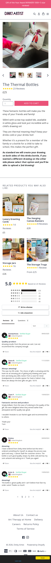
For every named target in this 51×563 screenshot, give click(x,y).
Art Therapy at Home (19, 519)
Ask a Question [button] (27, 313)
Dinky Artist (19, 544)
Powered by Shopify (36, 544)
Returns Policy (31, 524)
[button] (44, 352)
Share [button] (7, 352)
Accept (43, 558)
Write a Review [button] (26, 307)
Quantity (7, 99)
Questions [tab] (21, 320)
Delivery (38, 519)
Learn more (18, 561)
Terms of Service (26, 528)
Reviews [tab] (6, 320)
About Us (18, 515)
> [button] (33, 496)
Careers (16, 524)
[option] (12, 75)
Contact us (32, 515)
